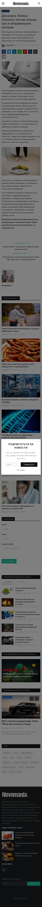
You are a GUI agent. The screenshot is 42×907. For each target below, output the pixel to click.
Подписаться (29, 464)
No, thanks (21, 470)
